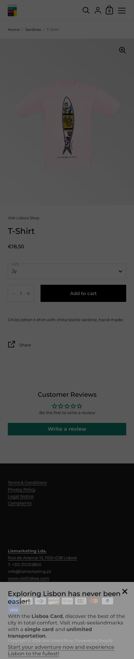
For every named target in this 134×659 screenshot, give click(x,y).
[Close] (124, 586)
